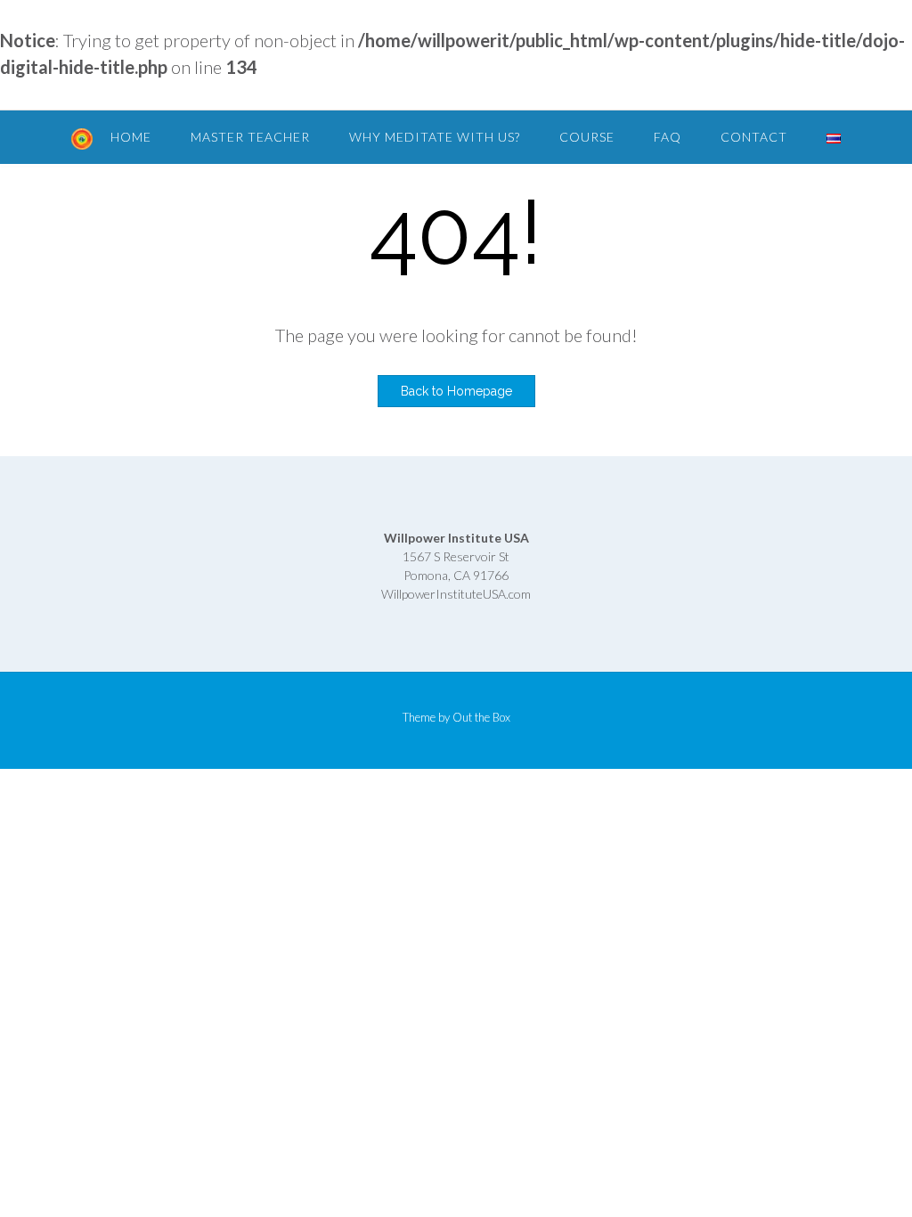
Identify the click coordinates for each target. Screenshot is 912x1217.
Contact (754, 136)
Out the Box (481, 717)
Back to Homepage (456, 391)
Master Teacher (250, 136)
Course (587, 136)
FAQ (667, 136)
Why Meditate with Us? (434, 136)
